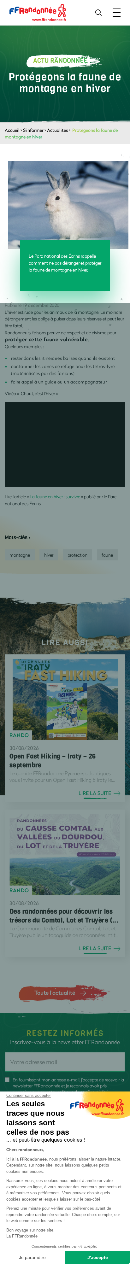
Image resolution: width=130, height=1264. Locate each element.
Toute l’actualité (54, 992)
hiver (48, 555)
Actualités (57, 130)
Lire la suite (95, 793)
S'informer (33, 130)
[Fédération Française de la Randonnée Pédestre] (37, 12)
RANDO (19, 735)
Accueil (12, 130)
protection (77, 555)
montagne (19, 555)
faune (107, 555)
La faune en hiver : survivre (54, 497)
